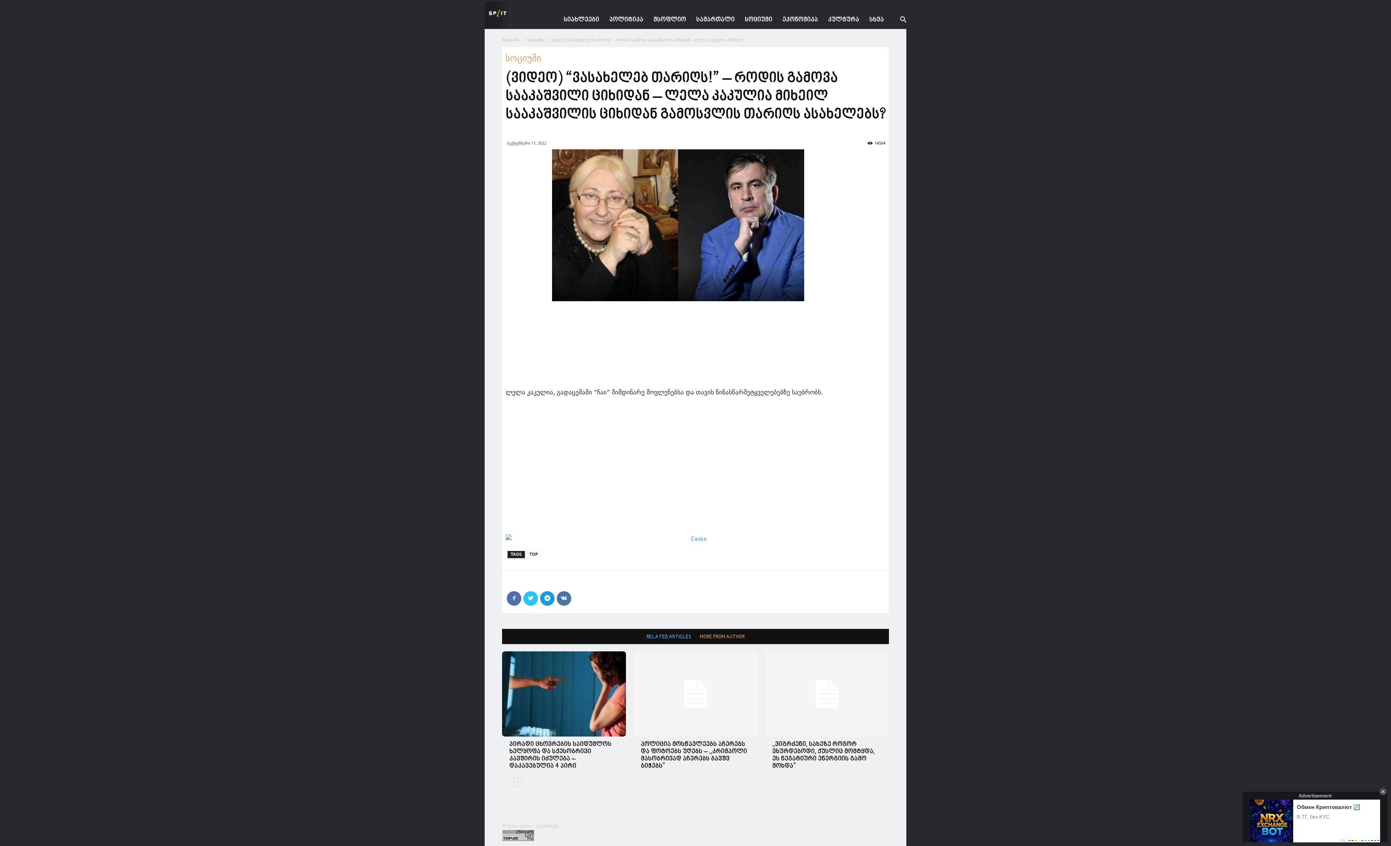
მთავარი (511, 40)
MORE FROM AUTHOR (722, 637)
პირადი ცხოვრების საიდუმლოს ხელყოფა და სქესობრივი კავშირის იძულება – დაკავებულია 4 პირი (560, 755)
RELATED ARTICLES (669, 637)
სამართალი (715, 20)
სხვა (876, 20)
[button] (897, 20)
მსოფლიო (669, 20)
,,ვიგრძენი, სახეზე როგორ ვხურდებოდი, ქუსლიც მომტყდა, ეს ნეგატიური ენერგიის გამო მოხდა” (823, 755)
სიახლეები (581, 20)
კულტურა (843, 20)
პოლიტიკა (626, 20)
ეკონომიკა (800, 20)
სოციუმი (758, 20)
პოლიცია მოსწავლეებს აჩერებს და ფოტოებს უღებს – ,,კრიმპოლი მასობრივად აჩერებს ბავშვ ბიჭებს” (694, 755)
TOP (534, 554)
